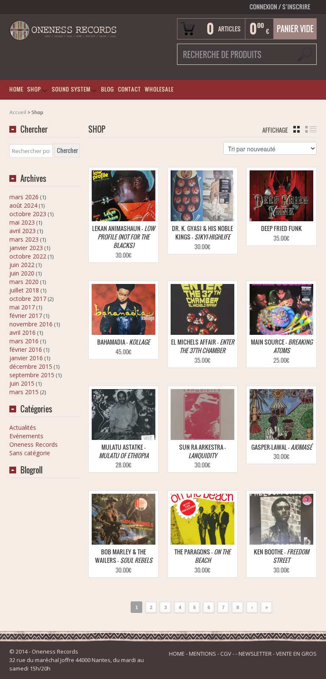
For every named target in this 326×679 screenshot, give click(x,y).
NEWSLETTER (255, 653)
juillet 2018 (24, 290)
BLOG (107, 89)
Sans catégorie (29, 453)
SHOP (32, 91)
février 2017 (25, 316)
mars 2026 (24, 197)
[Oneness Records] (63, 29)
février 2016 (25, 349)
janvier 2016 (26, 358)
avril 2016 (22, 332)
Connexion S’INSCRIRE (280, 6)
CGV (225, 653)
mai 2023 (22, 222)
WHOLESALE (159, 89)
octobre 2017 (27, 299)
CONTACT (129, 89)
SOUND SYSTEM (69, 91)
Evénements (26, 436)
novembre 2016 (31, 324)
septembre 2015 (31, 375)
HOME (16, 89)
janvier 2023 (26, 248)
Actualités (22, 427)
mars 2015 (24, 392)
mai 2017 (22, 307)
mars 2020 (24, 282)
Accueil (17, 112)
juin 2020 (21, 273)
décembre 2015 (30, 366)
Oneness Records (33, 444)
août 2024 (23, 205)
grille (296, 129)
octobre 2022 (27, 256)
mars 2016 (24, 341)
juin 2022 (21, 265)
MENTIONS (202, 653)
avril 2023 (22, 231)
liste (311, 129)
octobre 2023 (27, 214)
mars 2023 (24, 239)
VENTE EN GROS (296, 653)
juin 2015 (21, 383)
